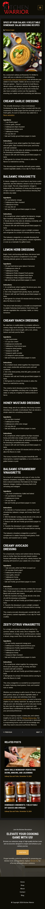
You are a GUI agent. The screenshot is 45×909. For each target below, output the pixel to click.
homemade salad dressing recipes (15, 79)
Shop (22, 885)
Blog (22, 895)
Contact (22, 892)
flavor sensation (8, 115)
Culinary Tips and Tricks (12, 776)
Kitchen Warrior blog (30, 718)
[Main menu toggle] (40, 7)
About (22, 889)
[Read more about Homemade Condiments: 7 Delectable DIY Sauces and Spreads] (22, 792)
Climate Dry (34, 861)
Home (22, 882)
